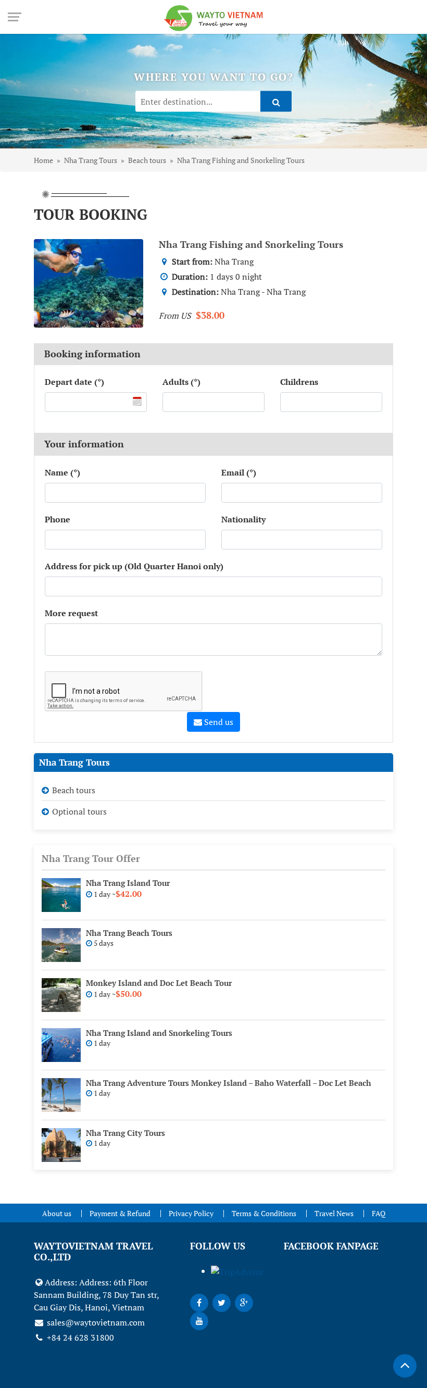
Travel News (334, 1213)
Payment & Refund (120, 1213)
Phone (57, 519)
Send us (217, 722)
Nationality (243, 519)
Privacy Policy (191, 1213)
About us (56, 1213)
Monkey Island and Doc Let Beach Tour (159, 983)
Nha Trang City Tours (125, 1133)
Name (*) (62, 472)
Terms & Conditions (264, 1213)
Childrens (299, 381)
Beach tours (73, 790)
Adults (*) (181, 381)
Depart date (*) (74, 381)
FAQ (378, 1213)
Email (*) (238, 472)
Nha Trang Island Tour (128, 883)
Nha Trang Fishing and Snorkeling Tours (251, 244)
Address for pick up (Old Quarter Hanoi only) (134, 566)
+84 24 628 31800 (79, 1337)
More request (71, 613)
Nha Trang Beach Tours (129, 933)
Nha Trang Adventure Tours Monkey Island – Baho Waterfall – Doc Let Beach (228, 1083)
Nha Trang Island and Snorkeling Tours (159, 1033)
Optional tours (79, 811)
